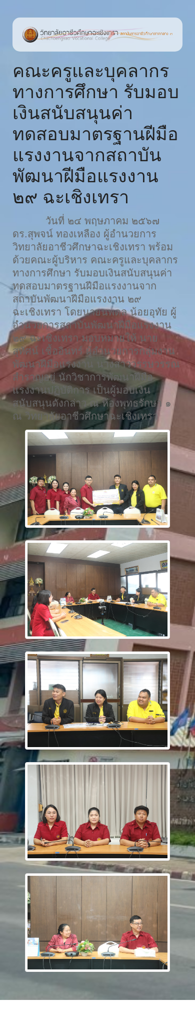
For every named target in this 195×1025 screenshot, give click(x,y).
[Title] (97, 479)
